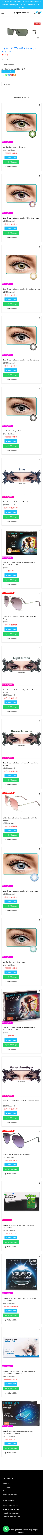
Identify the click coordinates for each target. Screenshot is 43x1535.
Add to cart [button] (12, 157)
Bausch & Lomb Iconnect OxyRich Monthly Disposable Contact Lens (18, 1432)
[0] (35, 13)
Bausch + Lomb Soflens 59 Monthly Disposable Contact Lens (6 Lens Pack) (19, 1372)
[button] (8, 64)
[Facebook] (3, 75)
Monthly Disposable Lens (11, 1517)
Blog (4, 1491)
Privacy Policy (27, 1530)
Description (8, 84)
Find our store (8, 72)
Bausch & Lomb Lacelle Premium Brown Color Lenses (21, 289)
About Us (6, 1484)
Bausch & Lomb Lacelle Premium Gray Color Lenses (21, 360)
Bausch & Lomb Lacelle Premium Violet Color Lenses (21, 218)
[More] (14, 75)
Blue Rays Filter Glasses (11, 1509)
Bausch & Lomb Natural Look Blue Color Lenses (19, 502)
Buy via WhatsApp (11, 162)
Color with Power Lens (10, 1506)
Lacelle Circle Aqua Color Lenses (14, 962)
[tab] (22, 84)
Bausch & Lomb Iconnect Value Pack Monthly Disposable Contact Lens (19, 564)
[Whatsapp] (6, 75)
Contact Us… (7, 1487)
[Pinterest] (11, 75)
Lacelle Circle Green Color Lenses (14, 147)
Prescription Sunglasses (11, 1513)
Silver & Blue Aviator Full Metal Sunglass (16, 1154)
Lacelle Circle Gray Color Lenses (14, 431)
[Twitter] (9, 75)
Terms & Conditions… (10, 1495)
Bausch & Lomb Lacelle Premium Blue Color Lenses (20, 891)
